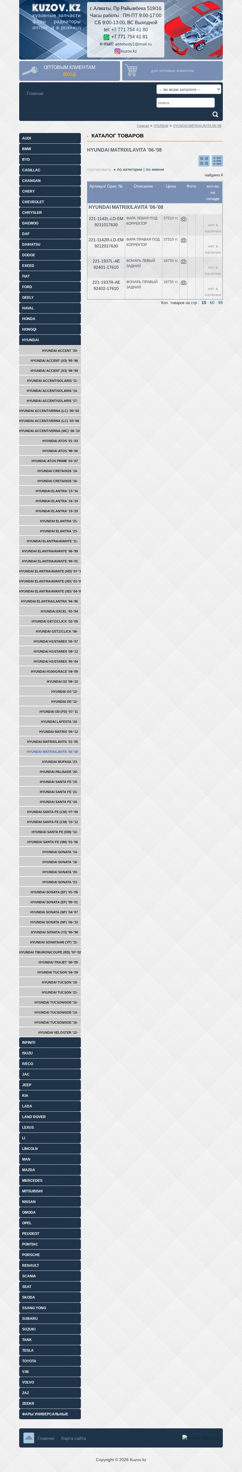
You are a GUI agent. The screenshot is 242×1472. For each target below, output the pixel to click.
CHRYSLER (32, 213)
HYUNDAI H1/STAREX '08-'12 (56, 651)
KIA (25, 1096)
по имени (155, 169)
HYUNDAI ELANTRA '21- (59, 521)
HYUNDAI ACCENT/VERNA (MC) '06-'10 (49, 431)
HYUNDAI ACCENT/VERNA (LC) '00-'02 (49, 411)
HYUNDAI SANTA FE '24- (59, 802)
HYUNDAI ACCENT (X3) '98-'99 (54, 370)
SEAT (26, 1287)
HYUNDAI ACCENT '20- (60, 350)
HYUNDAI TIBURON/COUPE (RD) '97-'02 (50, 952)
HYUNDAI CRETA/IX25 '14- (57, 471)
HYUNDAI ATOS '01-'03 (60, 441)
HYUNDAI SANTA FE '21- (59, 792)
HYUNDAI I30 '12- (64, 701)
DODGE (28, 255)
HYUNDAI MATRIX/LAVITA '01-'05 (52, 742)
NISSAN (29, 1202)
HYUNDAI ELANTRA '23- (59, 531)
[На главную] (56, 15)
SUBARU (30, 1319)
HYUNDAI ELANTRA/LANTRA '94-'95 (49, 601)
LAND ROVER (34, 1117)
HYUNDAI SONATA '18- (60, 862)
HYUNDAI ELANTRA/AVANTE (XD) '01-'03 (51, 581)
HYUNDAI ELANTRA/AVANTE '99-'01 (50, 561)
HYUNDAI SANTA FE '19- (59, 782)
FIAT (26, 276)
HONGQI (29, 329)
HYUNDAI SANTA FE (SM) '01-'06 (52, 842)
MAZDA (28, 1170)
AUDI (26, 138)
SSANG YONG (34, 1308)
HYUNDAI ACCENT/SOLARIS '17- (52, 401)
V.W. (25, 1372)
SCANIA (29, 1276)
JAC (26, 1074)
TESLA (28, 1350)
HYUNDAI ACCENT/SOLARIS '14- (52, 391)
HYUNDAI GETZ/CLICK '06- (57, 631)
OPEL (27, 1223)
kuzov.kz (129, 51)
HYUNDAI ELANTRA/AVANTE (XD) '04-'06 (51, 591)
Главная (35, 93)
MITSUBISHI (32, 1191)
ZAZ (25, 1393)
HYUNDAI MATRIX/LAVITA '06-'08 (197, 125)
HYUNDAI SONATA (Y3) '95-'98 (54, 932)
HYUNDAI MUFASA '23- (60, 762)
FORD (27, 287)
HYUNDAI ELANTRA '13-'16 (57, 491)
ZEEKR (28, 1404)
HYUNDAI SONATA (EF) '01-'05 (54, 892)
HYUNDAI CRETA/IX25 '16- (57, 481)
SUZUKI (28, 1329)
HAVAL (28, 308)
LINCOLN (30, 1149)
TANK (27, 1340)
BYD (26, 159)
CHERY (28, 191)
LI (23, 1138)
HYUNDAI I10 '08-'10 (62, 681)
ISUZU (27, 1053)
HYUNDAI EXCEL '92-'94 (59, 611)
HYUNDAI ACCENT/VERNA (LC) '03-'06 (49, 421)
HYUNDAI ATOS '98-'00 (60, 451)
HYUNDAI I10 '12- (64, 691)
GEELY (28, 298)
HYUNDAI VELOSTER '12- (58, 1032)
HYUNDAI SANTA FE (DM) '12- (55, 832)
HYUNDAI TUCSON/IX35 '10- (56, 1002)
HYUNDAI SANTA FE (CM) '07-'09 (52, 812)
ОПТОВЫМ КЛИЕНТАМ (69, 67)
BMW (26, 149)
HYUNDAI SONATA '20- (60, 872)
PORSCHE (31, 1255)
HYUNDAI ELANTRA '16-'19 (57, 501)
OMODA (29, 1212)
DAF (26, 234)
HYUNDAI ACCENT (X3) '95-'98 (54, 360)
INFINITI (28, 1043)
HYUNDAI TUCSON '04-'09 (57, 972)
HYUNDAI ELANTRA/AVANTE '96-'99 (50, 551)
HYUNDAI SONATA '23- (60, 882)
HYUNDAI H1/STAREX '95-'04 (56, 661)
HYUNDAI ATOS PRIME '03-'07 (55, 461)
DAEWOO (30, 223)
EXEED (28, 266)
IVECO (27, 1064)
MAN (26, 1159)
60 (212, 302)
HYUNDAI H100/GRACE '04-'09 (54, 671)
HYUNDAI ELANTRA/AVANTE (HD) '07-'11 (51, 571)
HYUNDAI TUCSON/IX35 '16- (56, 1022)
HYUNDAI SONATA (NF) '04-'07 (54, 912)
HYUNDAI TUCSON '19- (60, 982)
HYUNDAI (161, 125)
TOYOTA (29, 1361)
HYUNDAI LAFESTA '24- (59, 721)
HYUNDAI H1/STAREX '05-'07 (56, 641)
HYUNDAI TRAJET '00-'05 (58, 962)
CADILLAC (31, 170)
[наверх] (28, 1437)
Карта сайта (73, 1438)
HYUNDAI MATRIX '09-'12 (58, 731)
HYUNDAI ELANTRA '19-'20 (57, 511)
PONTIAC (30, 1244)
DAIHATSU (31, 244)
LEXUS (28, 1127)
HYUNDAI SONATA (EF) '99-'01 (54, 902)
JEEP (26, 1085)
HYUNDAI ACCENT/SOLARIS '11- (52, 381)
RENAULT (30, 1265)
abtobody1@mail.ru (133, 44)
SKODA (28, 1297)
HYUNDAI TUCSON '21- (60, 992)
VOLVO (28, 1382)
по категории (129, 169)
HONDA (28, 319)
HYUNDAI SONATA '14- (60, 852)
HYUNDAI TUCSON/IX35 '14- (56, 1012)
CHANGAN (31, 181)
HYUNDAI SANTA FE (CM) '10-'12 (52, 822)
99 (220, 302)
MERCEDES (32, 1181)
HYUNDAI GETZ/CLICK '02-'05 (55, 621)
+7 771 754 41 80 (129, 29)
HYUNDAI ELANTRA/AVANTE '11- (52, 541)
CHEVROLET (33, 202)
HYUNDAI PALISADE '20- (59, 772)
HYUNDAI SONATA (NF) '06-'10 (54, 922)
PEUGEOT (30, 1234)
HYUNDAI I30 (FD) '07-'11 (59, 711)
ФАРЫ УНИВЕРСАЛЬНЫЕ (45, 1414)
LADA (27, 1106)
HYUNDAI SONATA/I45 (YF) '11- (54, 942)
